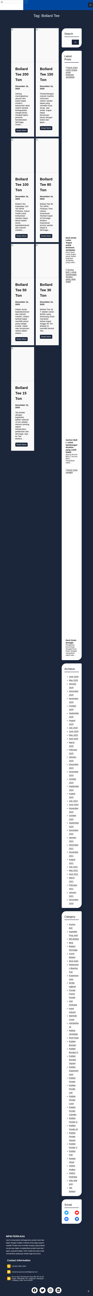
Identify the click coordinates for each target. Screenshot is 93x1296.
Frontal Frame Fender (72, 994)
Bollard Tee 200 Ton (22, 74)
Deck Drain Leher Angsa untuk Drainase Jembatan (71, 244)
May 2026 (73, 680)
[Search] (75, 42)
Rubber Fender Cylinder (72, 1111)
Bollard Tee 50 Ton (21, 290)
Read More (21, 130)
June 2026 (73, 677)
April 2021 (73, 874)
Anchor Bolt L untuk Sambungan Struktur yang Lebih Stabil (71, 446)
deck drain (73, 961)
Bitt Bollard (74, 939)
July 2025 (73, 728)
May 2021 (73, 870)
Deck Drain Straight (71, 641)
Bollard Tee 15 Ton (21, 393)
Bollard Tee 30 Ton (46, 290)
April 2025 (73, 739)
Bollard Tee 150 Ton (46, 74)
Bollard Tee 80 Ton (46, 184)
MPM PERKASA (15, 1236)
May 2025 (73, 735)
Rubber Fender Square (72, 1136)
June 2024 (73, 804)
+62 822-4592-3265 (19, 1266)
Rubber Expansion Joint (73, 1071)
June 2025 (73, 731)
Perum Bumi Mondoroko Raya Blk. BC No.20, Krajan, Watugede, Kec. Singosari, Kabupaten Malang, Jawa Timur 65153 (28, 1278)
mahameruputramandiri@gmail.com (25, 1272)
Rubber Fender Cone (72, 1100)
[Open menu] (90, 4)
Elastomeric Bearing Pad (74, 968)
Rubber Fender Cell (72, 1089)
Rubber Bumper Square (72, 1060)
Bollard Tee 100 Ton (22, 184)
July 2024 (73, 801)
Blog (71, 943)
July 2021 (73, 867)
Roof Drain (74, 1038)
